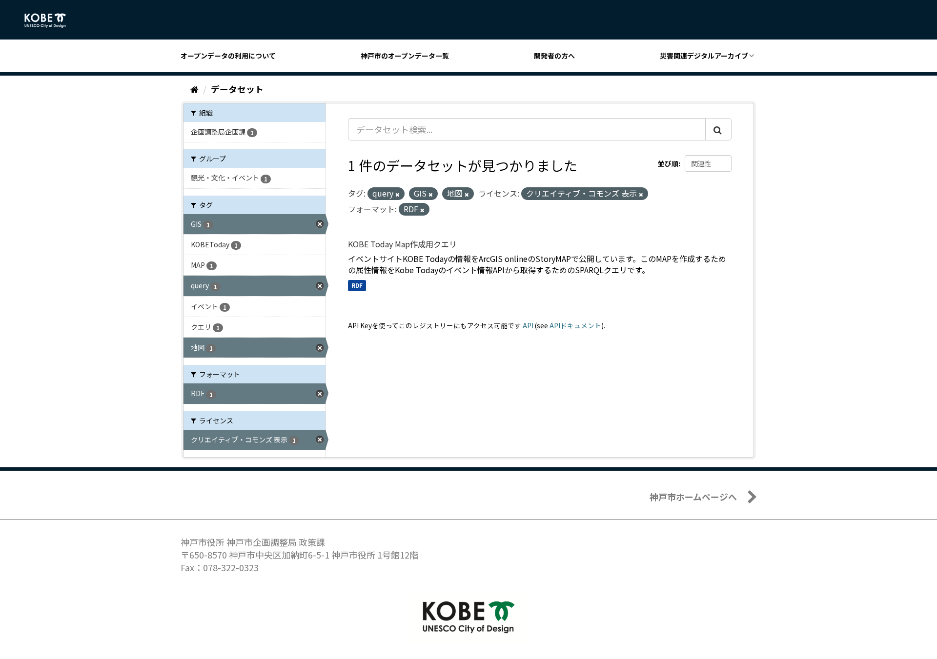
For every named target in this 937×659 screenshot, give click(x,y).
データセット (237, 88)
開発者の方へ (554, 55)
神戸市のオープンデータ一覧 (405, 55)
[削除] (397, 194)
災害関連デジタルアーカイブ (704, 55)
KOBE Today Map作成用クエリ (402, 244)
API (528, 325)
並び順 (668, 163)
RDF (357, 285)
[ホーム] (194, 88)
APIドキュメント (575, 325)
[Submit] (718, 129)
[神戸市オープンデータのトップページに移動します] (50, 20)
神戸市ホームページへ (693, 496)
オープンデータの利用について (228, 55)
